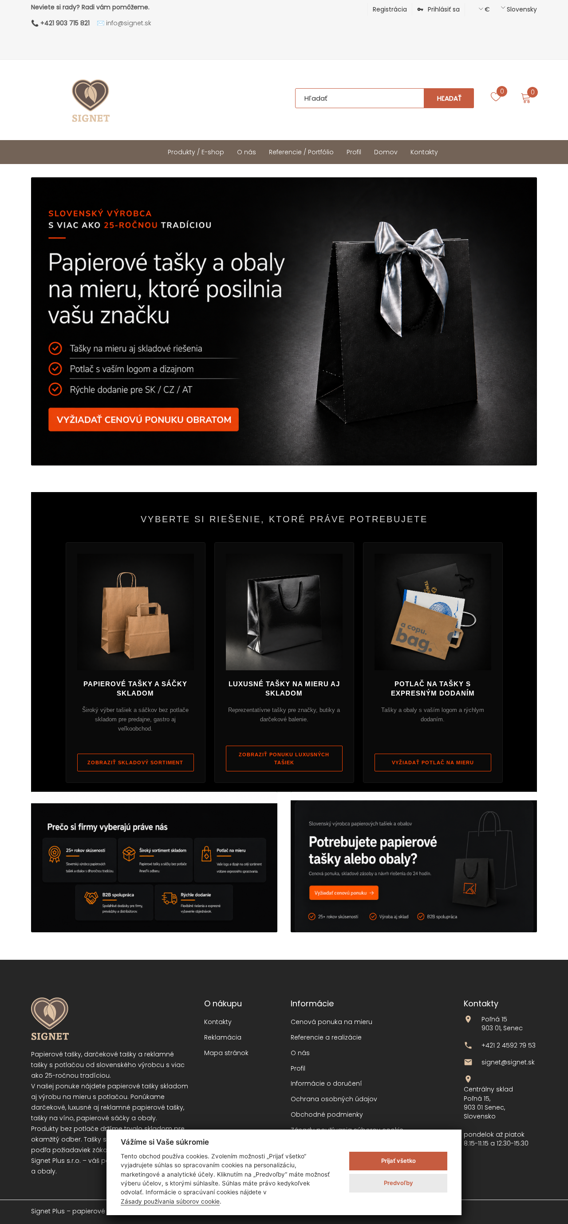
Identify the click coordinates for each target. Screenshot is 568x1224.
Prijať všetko (398, 1160)
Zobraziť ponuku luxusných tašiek (284, 758)
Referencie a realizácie (326, 1037)
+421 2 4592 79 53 (508, 1045)
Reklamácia (222, 1037)
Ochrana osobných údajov (334, 1099)
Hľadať (449, 98)
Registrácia (390, 9)
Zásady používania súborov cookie (170, 1201)
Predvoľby (398, 1182)
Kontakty (218, 1022)
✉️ (124, 23)
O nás (300, 1053)
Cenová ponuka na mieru (331, 1022)
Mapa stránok (226, 1053)
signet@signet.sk (508, 1062)
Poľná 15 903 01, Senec (502, 1023)
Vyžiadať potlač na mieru (433, 762)
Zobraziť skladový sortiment (135, 762)
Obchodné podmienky (327, 1114)
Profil (298, 1068)
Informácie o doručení (326, 1083)
